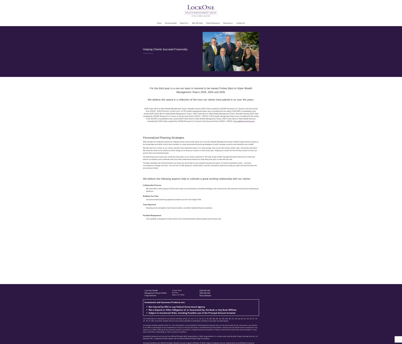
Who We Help (197, 23)
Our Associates (171, 23)
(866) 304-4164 (204, 293)
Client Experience (213, 23)
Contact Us (240, 23)
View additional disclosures (244, 121)
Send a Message (205, 295)
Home (159, 23)
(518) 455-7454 (204, 290)
